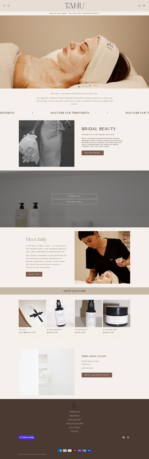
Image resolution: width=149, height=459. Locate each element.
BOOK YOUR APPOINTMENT (97, 375)
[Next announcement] (145, 13)
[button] (4, 5)
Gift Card (22, 329)
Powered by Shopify (40, 454)
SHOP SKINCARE (74, 419)
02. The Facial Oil (81, 329)
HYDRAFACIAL (74, 196)
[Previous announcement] (4, 13)
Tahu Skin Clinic (28, 454)
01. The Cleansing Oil (54, 329)
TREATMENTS (74, 415)
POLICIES (74, 431)
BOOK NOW (34, 274)
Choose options (32, 338)
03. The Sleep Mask (110, 329)
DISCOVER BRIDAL (93, 153)
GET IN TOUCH (74, 427)
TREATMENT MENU (74, 202)
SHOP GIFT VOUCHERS (74, 423)
